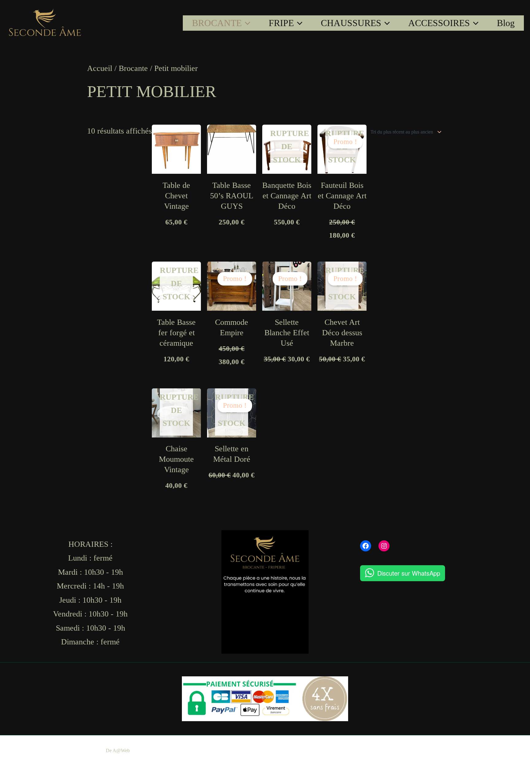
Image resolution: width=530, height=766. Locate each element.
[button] (246, 23)
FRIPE (281, 23)
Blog (506, 23)
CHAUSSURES (351, 23)
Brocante (133, 68)
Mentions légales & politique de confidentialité (271, 750)
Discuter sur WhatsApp (408, 573)
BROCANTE (217, 23)
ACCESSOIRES (439, 23)
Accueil (99, 68)
